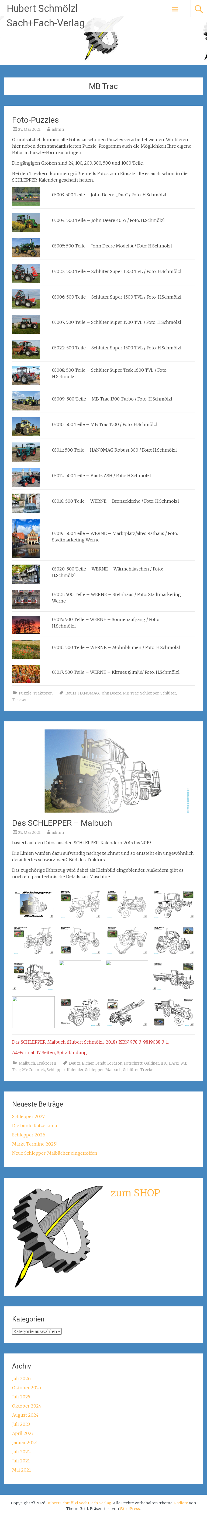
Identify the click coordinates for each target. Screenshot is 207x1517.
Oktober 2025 (26, 1387)
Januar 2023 (24, 1442)
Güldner (151, 1063)
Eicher (88, 1063)
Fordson (114, 1063)
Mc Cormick (33, 1069)
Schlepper (149, 693)
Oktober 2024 (26, 1406)
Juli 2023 (21, 1424)
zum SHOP (135, 1193)
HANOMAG (88, 693)
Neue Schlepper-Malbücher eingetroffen (54, 1153)
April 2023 (22, 1433)
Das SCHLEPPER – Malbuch (62, 823)
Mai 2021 (21, 1470)
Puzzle (25, 693)
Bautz (71, 693)
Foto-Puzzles (35, 120)
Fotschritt (133, 1063)
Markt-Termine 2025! (34, 1144)
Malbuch (27, 1063)
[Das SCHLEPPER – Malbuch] (103, 811)
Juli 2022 (21, 1451)
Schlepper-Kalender (65, 1069)
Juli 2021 (21, 1460)
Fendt (100, 1063)
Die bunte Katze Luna (34, 1125)
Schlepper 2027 (28, 1116)
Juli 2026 (21, 1378)
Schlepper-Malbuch (103, 1069)
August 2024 (25, 1415)
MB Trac (131, 693)
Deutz (74, 1063)
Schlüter (168, 693)
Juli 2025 (21, 1396)
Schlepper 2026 (28, 1134)
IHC (164, 1063)
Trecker (19, 699)
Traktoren (43, 693)
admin (58, 129)
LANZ (174, 1063)
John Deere (111, 693)
